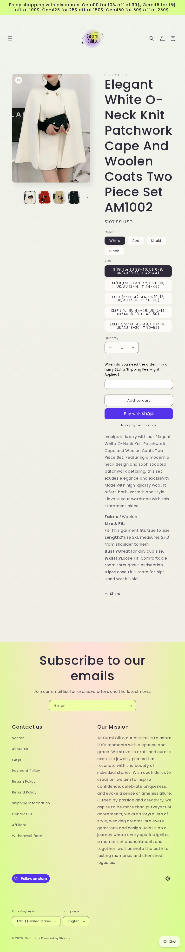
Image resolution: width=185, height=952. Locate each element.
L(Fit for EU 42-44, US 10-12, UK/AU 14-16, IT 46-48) (138, 298)
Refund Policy (24, 792)
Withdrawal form (27, 835)
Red (135, 240)
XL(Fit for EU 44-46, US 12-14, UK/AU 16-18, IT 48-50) (138, 312)
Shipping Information (31, 803)
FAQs (16, 759)
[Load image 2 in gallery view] (45, 197)
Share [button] (115, 593)
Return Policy (24, 781)
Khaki (156, 240)
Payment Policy (26, 770)
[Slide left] (17, 197)
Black (114, 251)
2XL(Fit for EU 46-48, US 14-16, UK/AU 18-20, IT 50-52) (138, 326)
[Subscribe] (130, 705)
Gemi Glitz (32, 938)
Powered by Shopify (55, 938)
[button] (10, 38)
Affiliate (19, 825)
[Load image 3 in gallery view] (59, 197)
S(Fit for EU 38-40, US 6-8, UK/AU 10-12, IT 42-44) (138, 271)
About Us (20, 748)
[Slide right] (87, 197)
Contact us (22, 814)
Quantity (111, 338)
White (114, 240)
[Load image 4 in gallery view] (74, 197)
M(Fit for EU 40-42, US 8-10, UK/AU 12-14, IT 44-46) (138, 285)
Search (18, 738)
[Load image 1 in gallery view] (30, 197)
